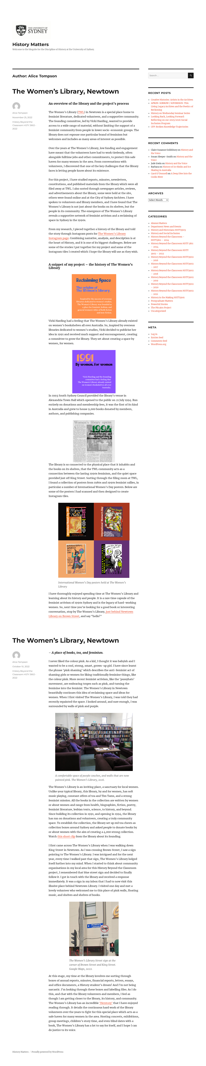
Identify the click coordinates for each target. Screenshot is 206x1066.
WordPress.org (158, 344)
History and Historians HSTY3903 (168, 230)
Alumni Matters (159, 223)
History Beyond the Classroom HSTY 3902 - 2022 (24, 125)
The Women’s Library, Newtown (65, 91)
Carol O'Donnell (159, 173)
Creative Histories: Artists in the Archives (172, 99)
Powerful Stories (159, 304)
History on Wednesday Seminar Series (170, 113)
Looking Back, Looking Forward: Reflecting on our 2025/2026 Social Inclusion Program (169, 120)
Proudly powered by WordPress (47, 1052)
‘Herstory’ (105, 1003)
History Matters (30, 44)
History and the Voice (176, 163)
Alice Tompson (20, 113)
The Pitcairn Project (161, 307)
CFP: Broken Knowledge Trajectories (169, 126)
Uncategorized (158, 311)
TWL (81, 112)
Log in (154, 334)
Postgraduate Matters (162, 301)
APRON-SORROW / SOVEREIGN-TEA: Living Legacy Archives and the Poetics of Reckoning (172, 106)
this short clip (66, 836)
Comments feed (159, 341)
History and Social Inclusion (165, 233)
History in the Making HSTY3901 (168, 297)
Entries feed (157, 337)
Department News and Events (166, 226)
